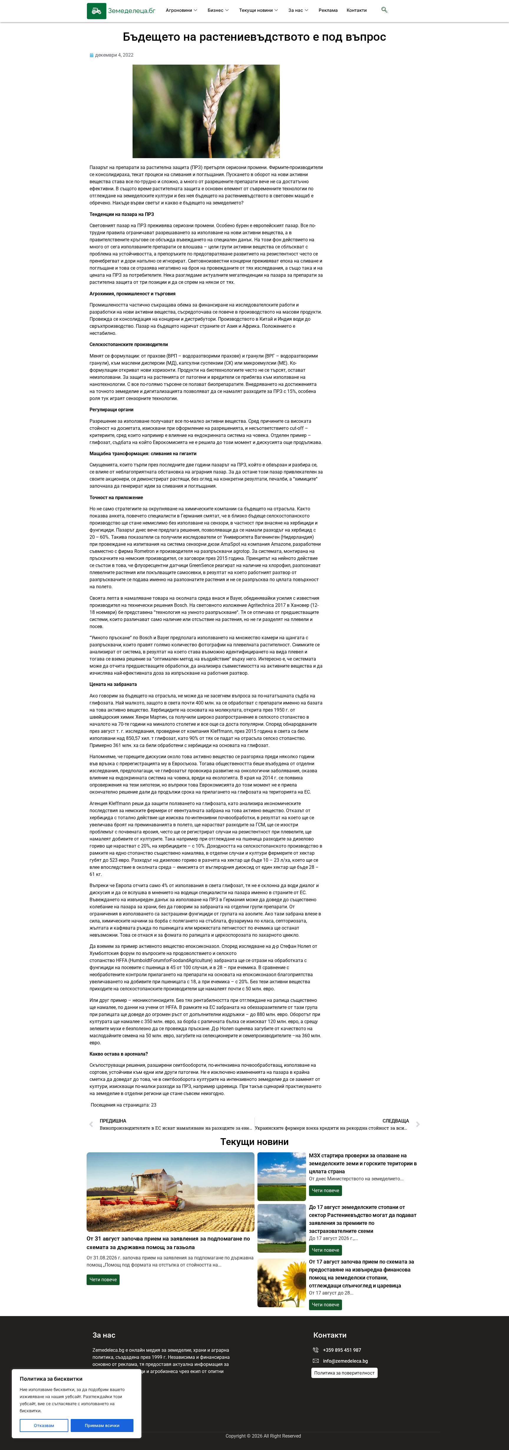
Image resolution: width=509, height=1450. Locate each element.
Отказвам (44, 1425)
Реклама (328, 10)
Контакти (357, 10)
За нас (295, 10)
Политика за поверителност (344, 1373)
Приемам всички (102, 1425)
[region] (76, 1403)
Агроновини (179, 10)
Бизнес (216, 10)
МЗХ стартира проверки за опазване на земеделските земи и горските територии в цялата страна (363, 1163)
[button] (384, 10)
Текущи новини (256, 10)
